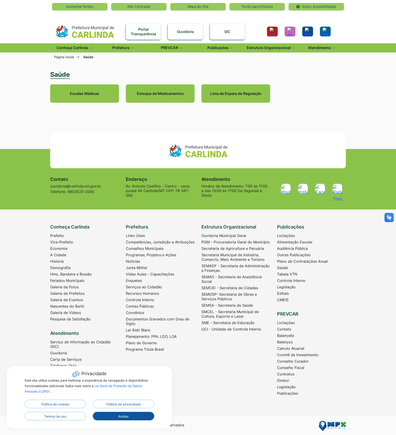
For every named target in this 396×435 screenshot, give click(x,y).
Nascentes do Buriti (67, 306)
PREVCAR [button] (170, 47)
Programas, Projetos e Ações (151, 255)
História (57, 261)
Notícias (133, 261)
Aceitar (123, 416)
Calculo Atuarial (290, 348)
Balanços (285, 342)
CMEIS (283, 299)
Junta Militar (136, 267)
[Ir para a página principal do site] (84, 29)
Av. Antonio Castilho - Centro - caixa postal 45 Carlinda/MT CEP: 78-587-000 (158, 191)
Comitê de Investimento (298, 354)
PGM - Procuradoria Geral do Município (235, 242)
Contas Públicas (140, 306)
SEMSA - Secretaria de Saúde (227, 305)
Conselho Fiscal (290, 367)
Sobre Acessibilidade (319, 6)
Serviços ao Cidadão (144, 287)
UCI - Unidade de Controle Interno (231, 329)
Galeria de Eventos (66, 299)
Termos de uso (55, 416)
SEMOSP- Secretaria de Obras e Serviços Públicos (229, 296)
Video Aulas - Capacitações (150, 274)
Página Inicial (64, 57)
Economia (58, 248)
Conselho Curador (293, 361)
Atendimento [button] (320, 47)
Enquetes (134, 280)
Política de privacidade (123, 404)
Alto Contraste (139, 6)
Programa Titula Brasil (145, 349)
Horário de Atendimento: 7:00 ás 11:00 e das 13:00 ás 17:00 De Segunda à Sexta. (234, 191)
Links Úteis (135, 235)
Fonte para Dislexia (257, 6)
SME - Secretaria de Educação (228, 322)
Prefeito (57, 235)
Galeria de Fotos (64, 287)
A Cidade (58, 255)
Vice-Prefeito (61, 242)
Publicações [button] (218, 47)
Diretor (283, 380)
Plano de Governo (141, 343)
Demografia (60, 267)
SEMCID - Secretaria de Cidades (229, 288)
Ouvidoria (58, 353)
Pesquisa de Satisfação (70, 319)
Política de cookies (55, 404)
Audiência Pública (292, 248)
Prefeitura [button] (121, 47)
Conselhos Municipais (144, 248)
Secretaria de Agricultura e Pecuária (232, 248)
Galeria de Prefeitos (67, 293)
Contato (284, 329)
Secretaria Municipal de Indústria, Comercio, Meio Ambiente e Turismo (233, 257)
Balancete (285, 335)
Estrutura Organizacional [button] (269, 47)
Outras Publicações (294, 255)
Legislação (286, 287)
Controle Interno (140, 299)
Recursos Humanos (142, 293)
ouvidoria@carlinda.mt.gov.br (75, 186)
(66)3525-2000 (80, 191)
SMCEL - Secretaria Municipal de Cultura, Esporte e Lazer (230, 314)
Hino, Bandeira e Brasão (71, 274)
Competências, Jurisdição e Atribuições (160, 242)
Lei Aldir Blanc (138, 330)
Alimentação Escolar (295, 242)
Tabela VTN (287, 274)
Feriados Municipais (67, 280)
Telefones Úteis (63, 365)
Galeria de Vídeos (65, 312)
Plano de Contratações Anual (302, 261)
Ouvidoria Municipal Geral (223, 235)
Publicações (287, 393)
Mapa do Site (198, 6)
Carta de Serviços (66, 359)
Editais (283, 293)
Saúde (282, 267)
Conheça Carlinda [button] (73, 47)
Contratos (285, 374)
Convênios (135, 312)
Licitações (286, 235)
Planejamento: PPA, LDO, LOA (151, 336)
